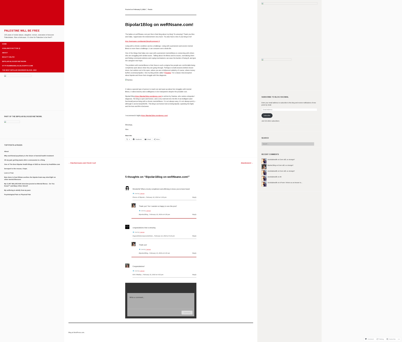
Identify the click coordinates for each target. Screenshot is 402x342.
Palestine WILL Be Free (22, 30)
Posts (150, 9)
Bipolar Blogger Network (14, 61)
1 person (142, 193)
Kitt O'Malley (137, 274)
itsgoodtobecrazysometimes (143, 236)
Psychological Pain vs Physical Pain (17, 194)
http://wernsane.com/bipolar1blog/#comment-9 (142, 41)
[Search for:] (288, 144)
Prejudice (167, 73)
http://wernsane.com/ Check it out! (82, 163)
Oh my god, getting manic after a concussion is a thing (24, 160)
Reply (194, 197)
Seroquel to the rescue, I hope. (15, 168)
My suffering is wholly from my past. (17, 190)
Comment (187, 312)
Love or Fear (9, 173)
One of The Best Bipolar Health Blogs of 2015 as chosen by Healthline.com (32, 164)
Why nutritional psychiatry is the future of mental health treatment (29, 156)
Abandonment (247, 163)
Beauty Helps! (8, 57)
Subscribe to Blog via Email (275, 97)
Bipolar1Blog (272, 165)
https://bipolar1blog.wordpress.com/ (148, 96)
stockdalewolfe (272, 159)
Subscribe (267, 115)
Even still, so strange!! (287, 159)
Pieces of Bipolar (139, 197)
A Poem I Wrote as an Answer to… (291, 182)
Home (4, 44)
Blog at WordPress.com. (76, 332)
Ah (281, 177)
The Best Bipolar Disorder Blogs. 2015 (19, 70)
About (5, 53)
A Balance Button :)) (11, 48)
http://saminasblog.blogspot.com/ (17, 66)
